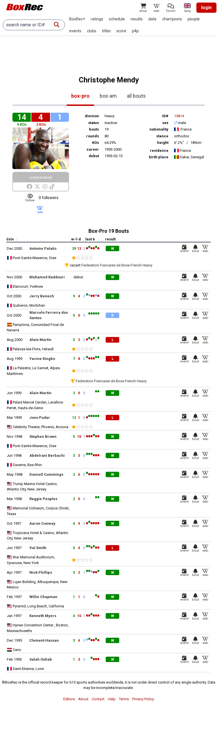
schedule (117, 19)
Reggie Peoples (43, 499)
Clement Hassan (44, 640)
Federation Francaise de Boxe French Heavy (116, 265)
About (83, 699)
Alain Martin (40, 340)
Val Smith (37, 548)
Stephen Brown (43, 436)
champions (172, 19)
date (152, 19)
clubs (91, 31)
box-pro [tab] (80, 96)
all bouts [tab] (136, 96)
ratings (97, 19)
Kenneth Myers (42, 616)
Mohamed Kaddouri (47, 277)
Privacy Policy (143, 699)
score (121, 31)
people (194, 19)
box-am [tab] (108, 96)
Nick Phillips (40, 572)
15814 (179, 116)
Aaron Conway (42, 523)
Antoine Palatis (43, 248)
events (75, 31)
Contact (98, 699)
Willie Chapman (43, 597)
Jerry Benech (41, 296)
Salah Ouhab (40, 659)
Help (112, 699)
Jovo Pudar (39, 417)
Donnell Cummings (46, 474)
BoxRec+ (77, 19)
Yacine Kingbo (42, 359)
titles (106, 31)
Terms (124, 699)
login (206, 7)
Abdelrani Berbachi (47, 455)
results (137, 19)
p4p (135, 31)
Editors (69, 699)
